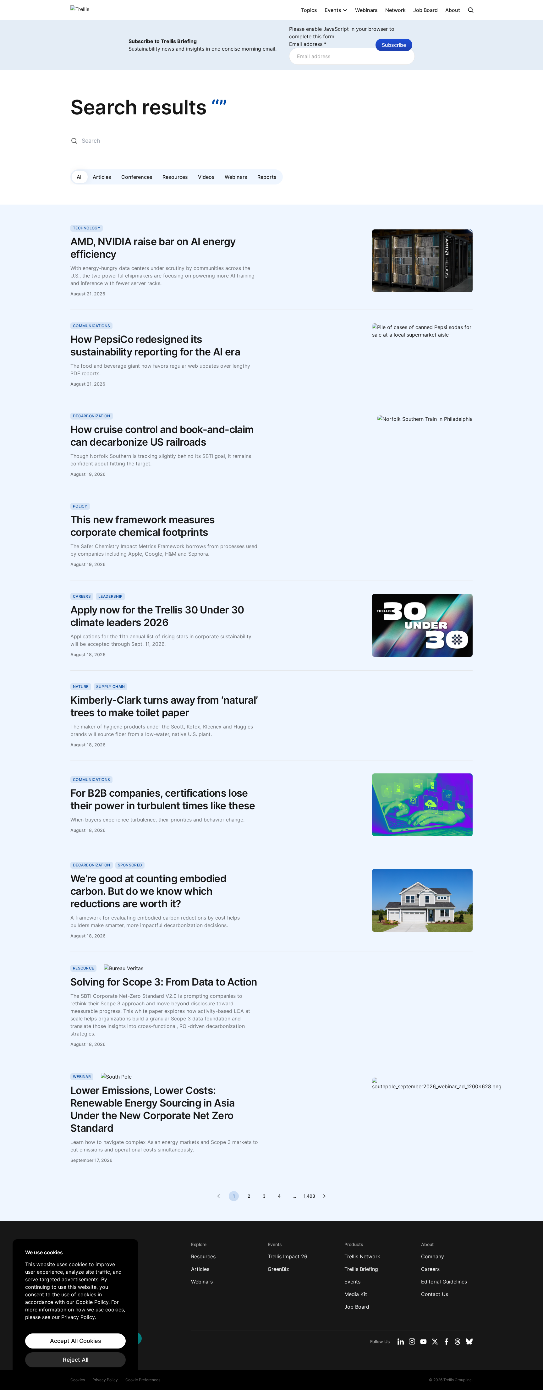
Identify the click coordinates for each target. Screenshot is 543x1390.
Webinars (366, 10)
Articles (102, 177)
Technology (86, 228)
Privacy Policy (105, 1379)
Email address (307, 44)
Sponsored (130, 865)
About (452, 10)
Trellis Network (362, 1256)
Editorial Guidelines (444, 1281)
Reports (267, 177)
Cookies (77, 1379)
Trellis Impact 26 (287, 1256)
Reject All (75, 1359)
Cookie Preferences (142, 1379)
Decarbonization (91, 416)
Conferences (136, 177)
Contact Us (434, 1294)
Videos (206, 177)
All (80, 177)
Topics (309, 10)
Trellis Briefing (361, 1269)
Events (333, 10)
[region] (75, 1308)
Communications (91, 325)
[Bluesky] (469, 1341)
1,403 (309, 1196)
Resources (175, 177)
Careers (82, 596)
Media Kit (355, 1294)
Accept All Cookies (75, 1341)
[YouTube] (423, 1341)
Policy (80, 506)
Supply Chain (110, 686)
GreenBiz (278, 1269)
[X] (435, 1341)
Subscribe (394, 45)
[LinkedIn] (401, 1341)
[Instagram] (412, 1341)
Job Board (425, 10)
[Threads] (457, 1341)
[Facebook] (446, 1341)
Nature (81, 686)
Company (432, 1256)
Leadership (110, 596)
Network (395, 10)
